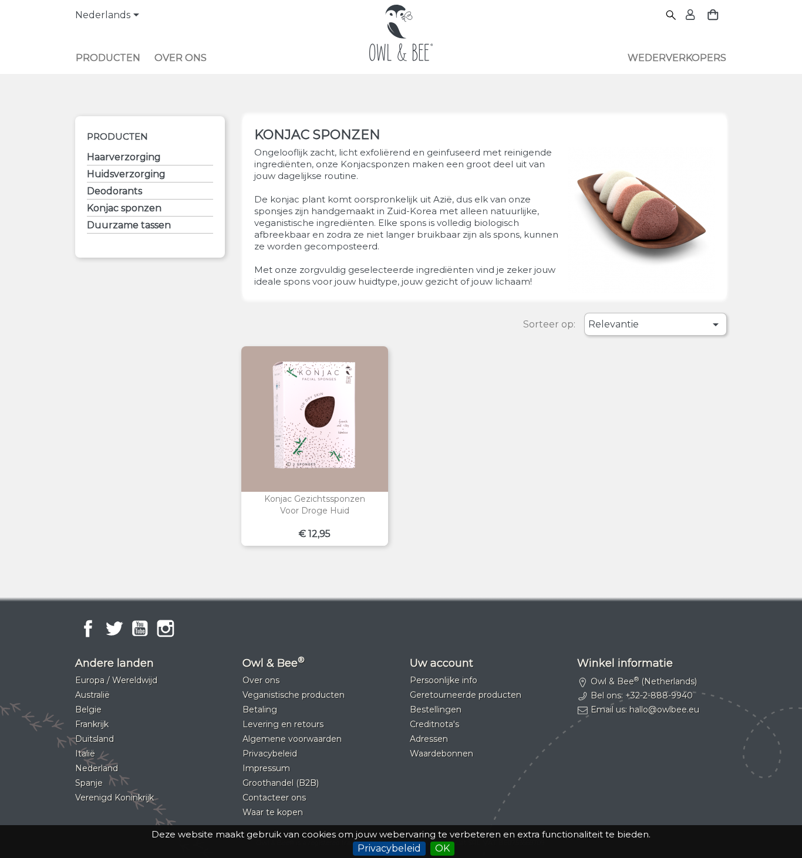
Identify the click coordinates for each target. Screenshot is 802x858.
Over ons (180, 57)
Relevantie (655, 324)
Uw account (441, 663)
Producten (108, 57)
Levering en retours (283, 724)
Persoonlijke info (443, 680)
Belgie (88, 709)
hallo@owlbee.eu (664, 709)
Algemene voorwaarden (292, 739)
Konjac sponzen (124, 208)
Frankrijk (92, 724)
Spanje (89, 783)
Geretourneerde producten (465, 695)
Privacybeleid (389, 848)
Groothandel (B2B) (280, 783)
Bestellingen (435, 709)
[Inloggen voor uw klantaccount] (689, 15)
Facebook (88, 628)
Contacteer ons (274, 797)
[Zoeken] (671, 15)
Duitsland (94, 739)
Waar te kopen (272, 812)
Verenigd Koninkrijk (114, 797)
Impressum (266, 768)
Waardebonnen (441, 753)
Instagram (165, 628)
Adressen (429, 739)
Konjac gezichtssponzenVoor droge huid (314, 505)
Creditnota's (434, 724)
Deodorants (114, 191)
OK (442, 848)
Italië (85, 753)
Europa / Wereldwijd (116, 680)
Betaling (259, 709)
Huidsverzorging (126, 174)
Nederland (96, 768)
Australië (92, 695)
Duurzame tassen (129, 225)
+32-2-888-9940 (659, 695)
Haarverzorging (124, 157)
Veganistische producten (293, 695)
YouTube (139, 628)
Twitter (114, 628)
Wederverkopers (677, 57)
